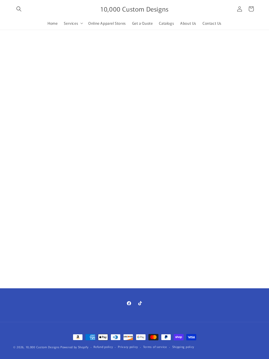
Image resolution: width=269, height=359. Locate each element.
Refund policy (103, 347)
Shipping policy (183, 347)
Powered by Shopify (74, 347)
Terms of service (155, 347)
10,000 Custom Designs (43, 347)
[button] (19, 9)
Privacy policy (128, 347)
